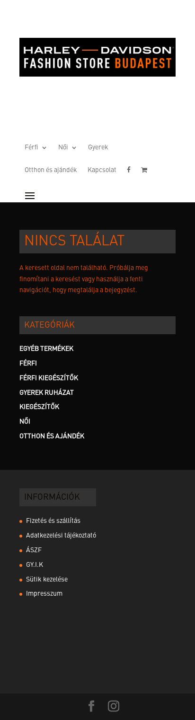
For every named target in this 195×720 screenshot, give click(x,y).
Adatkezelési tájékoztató (61, 535)
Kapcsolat (102, 170)
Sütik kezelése (47, 579)
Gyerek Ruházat (46, 393)
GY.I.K (34, 565)
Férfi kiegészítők (48, 378)
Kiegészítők (39, 407)
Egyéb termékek (46, 349)
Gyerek (98, 147)
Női (63, 147)
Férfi (31, 147)
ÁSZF (34, 550)
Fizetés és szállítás (53, 521)
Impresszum (44, 593)
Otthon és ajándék (51, 170)
